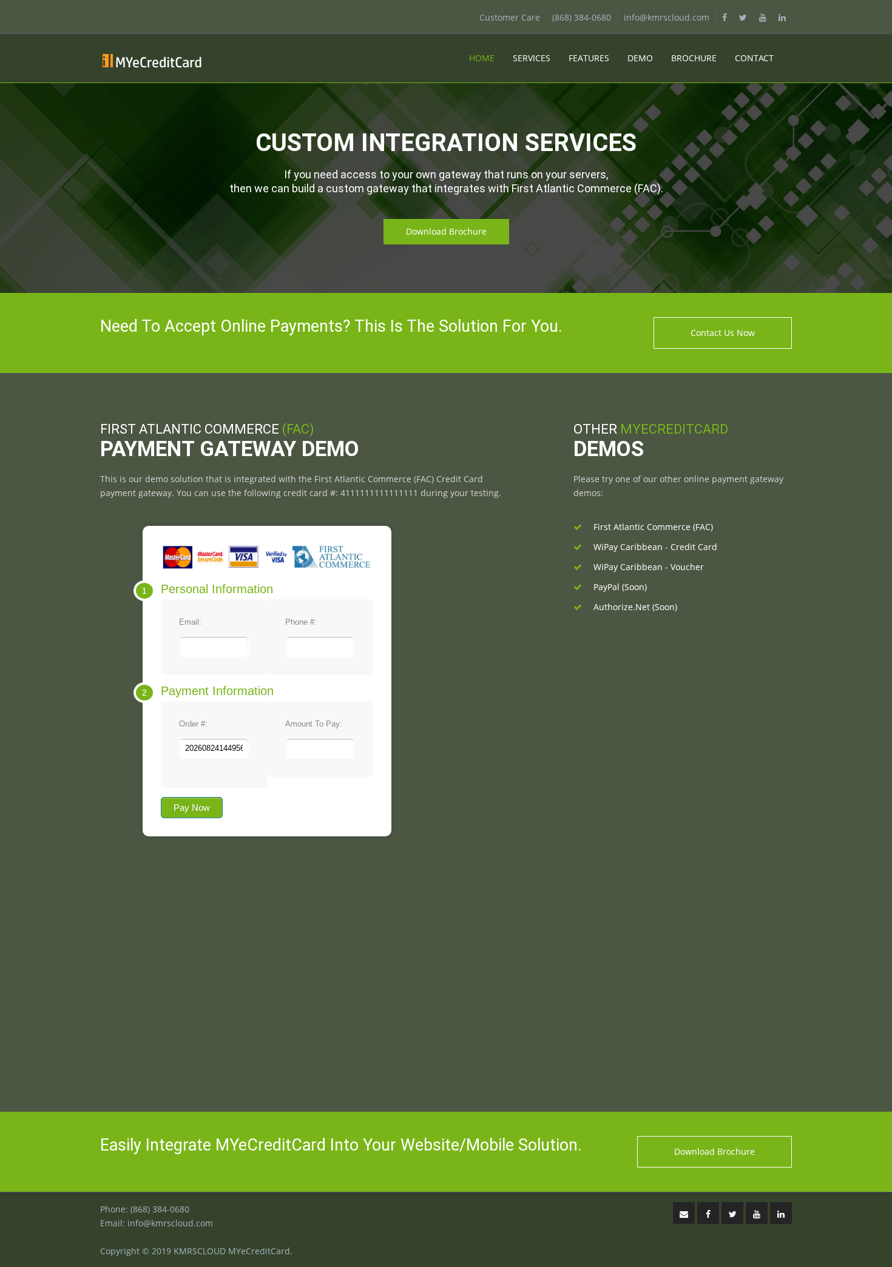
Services (531, 58)
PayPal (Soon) (620, 587)
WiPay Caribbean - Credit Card (655, 547)
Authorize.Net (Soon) (635, 607)
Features (589, 58)
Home (482, 58)
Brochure (694, 58)
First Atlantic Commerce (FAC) (653, 527)
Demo (640, 58)
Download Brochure (446, 231)
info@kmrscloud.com (666, 17)
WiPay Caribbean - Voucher (648, 567)
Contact (754, 58)
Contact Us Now (723, 332)
